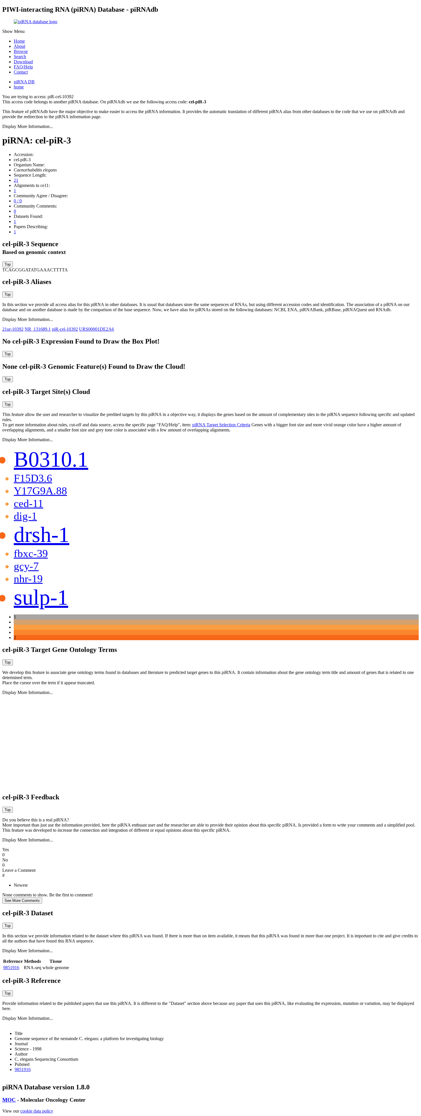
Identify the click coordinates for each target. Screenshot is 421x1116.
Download (23, 61)
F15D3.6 (33, 478)
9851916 (11, 967)
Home (19, 41)
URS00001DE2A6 (96, 329)
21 (16, 180)
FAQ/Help (23, 66)
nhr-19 (28, 579)
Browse (21, 51)
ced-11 (28, 503)
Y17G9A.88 (40, 491)
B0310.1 (51, 459)
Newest (20, 885)
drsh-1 (41, 534)
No (5, 859)
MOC (9, 1100)
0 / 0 (18, 200)
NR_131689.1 (38, 329)
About (19, 46)
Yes (5, 849)
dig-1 (25, 516)
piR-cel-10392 (65, 329)
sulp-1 (41, 597)
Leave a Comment (19, 870)
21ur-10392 (12, 329)
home (19, 86)
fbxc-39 (31, 553)
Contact (21, 72)
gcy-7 (26, 566)
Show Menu (13, 31)
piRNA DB (24, 81)
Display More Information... (27, 126)
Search (20, 56)
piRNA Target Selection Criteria (221, 424)
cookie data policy (36, 1111)
